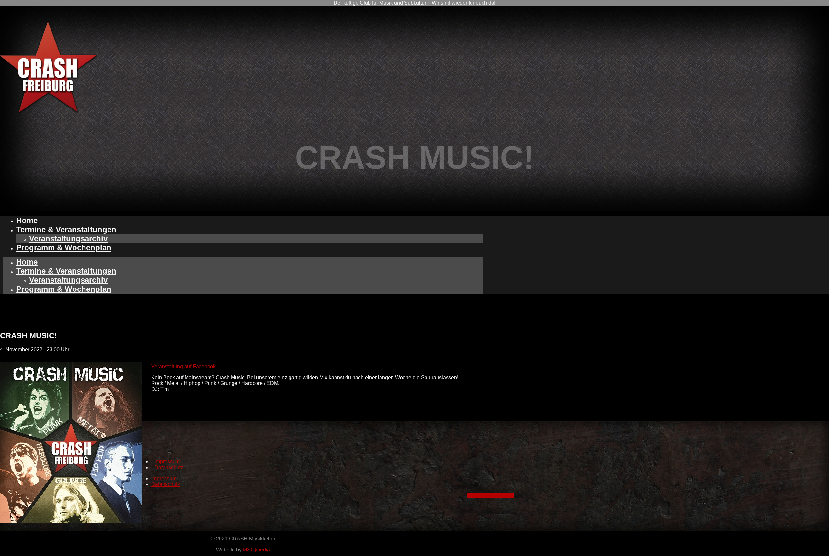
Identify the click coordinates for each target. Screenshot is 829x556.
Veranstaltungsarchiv (68, 238)
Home (27, 220)
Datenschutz (168, 467)
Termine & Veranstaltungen (66, 229)
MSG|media (256, 549)
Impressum (167, 461)
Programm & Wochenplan (63, 247)
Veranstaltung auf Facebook (183, 366)
